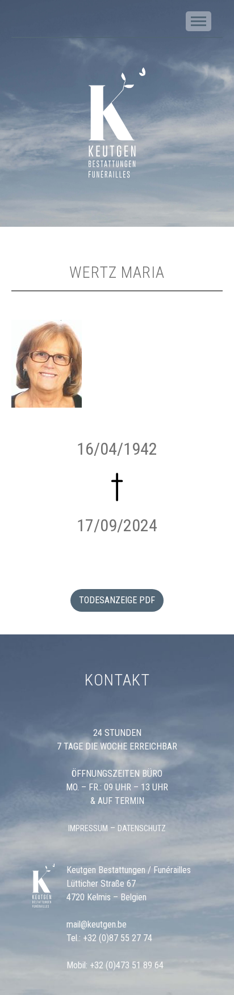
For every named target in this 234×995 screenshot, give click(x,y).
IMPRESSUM (88, 828)
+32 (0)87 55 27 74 (117, 938)
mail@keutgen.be (96, 924)
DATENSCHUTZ (142, 828)
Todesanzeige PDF (117, 600)
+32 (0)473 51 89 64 (127, 965)
